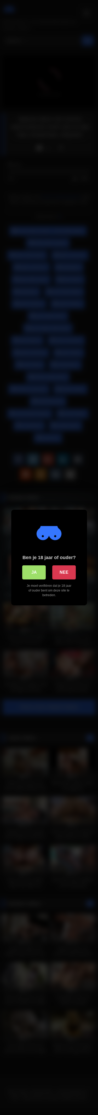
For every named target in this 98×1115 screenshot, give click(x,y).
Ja (34, 572)
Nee (64, 572)
